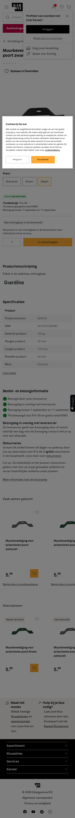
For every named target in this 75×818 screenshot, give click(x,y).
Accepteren (43, 160)
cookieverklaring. (52, 150)
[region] (37, 142)
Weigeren (17, 160)
